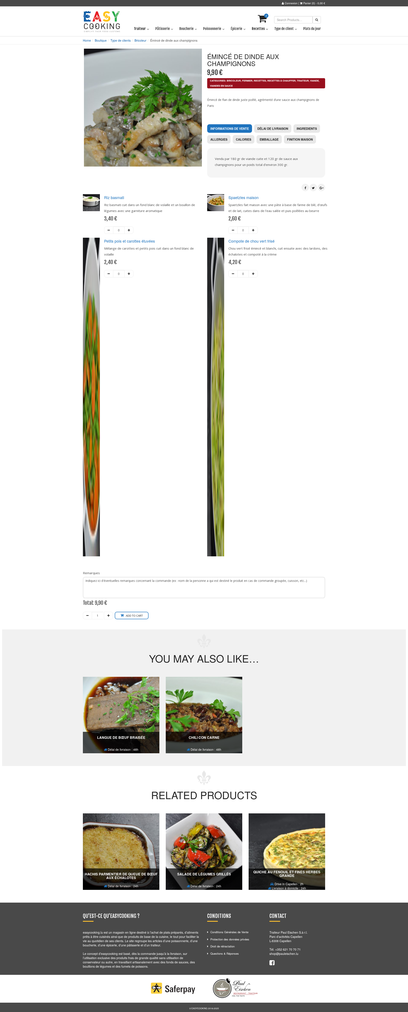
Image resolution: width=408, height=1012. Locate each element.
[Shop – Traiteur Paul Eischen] (101, 21)
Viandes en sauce (221, 85)
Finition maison (300, 139)
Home (87, 40)
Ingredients (307, 128)
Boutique (101, 40)
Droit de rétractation (222, 946)
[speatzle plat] (215, 202)
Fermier (247, 80)
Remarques (91, 573)
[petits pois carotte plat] (91, 397)
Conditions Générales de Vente (229, 932)
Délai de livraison (272, 128)
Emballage (269, 139)
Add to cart (134, 616)
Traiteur (303, 80)
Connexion (291, 3)
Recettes (260, 80)
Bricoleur (140, 40)
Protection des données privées (229, 939)
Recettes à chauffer (281, 80)
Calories (243, 139)
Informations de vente (229, 128)
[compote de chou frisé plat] (215, 397)
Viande (314, 80)
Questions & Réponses (224, 953)
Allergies (218, 139)
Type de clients (120, 40)
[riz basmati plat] (91, 202)
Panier (307, 3)
